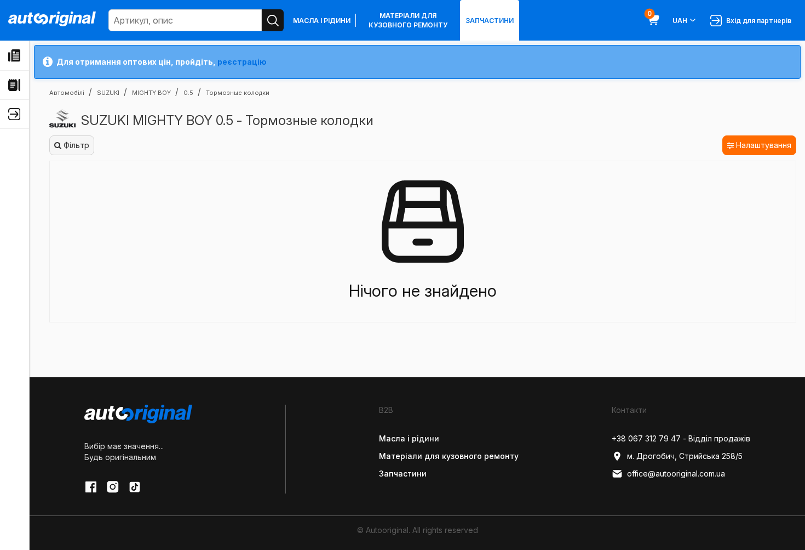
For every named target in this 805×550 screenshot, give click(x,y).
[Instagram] (112, 487)
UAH (679, 20)
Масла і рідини (321, 20)
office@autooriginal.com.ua (676, 473)
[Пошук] (273, 20)
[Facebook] (90, 487)
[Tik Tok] (134, 487)
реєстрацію (242, 61)
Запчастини (489, 20)
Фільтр (75, 145)
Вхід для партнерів (757, 20)
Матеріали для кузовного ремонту (408, 20)
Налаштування (762, 145)
